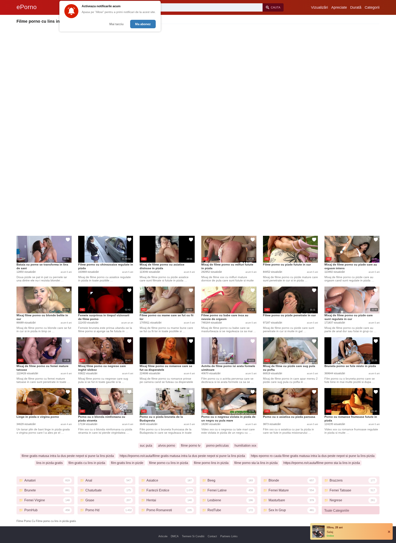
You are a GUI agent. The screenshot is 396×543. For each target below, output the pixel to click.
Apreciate (339, 7)
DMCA (175, 536)
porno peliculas (217, 445)
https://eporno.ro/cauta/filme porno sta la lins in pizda (321, 463)
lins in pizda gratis (49, 463)
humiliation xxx (245, 445)
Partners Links (229, 536)
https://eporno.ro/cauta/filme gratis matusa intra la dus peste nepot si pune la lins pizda (182, 456)
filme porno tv (190, 445)
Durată (355, 7)
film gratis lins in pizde (127, 463)
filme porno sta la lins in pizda (256, 463)
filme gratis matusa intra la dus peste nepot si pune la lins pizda (68, 456)
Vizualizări (319, 7)
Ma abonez (143, 24)
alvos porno (166, 445)
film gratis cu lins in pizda (86, 463)
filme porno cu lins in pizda (168, 463)
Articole (162, 536)
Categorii (372, 7)
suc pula (146, 445)
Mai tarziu (116, 24)
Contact (212, 536)
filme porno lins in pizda (211, 463)
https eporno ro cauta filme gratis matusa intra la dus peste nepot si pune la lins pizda (313, 456)
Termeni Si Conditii (193, 536)
